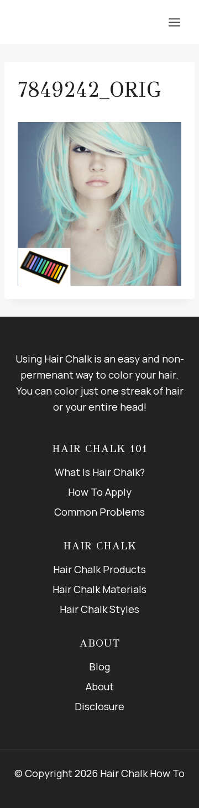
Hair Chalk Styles (99, 609)
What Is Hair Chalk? (100, 472)
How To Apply (100, 492)
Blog (99, 666)
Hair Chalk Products (99, 569)
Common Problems (99, 511)
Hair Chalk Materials (99, 589)
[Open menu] (174, 22)
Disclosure (99, 706)
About (100, 686)
